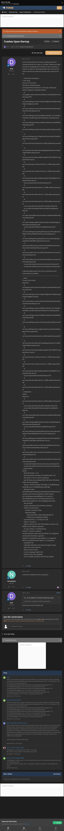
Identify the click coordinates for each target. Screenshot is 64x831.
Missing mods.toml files (14, 700)
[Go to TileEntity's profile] (4, 748)
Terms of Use (25, 824)
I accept (58, 822)
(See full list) (56, 774)
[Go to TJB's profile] (4, 758)
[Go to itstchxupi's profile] (4, 677)
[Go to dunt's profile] (5, 47)
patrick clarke (11, 743)
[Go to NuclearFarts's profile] (11, 575)
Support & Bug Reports (26, 47)
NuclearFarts (11, 581)
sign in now (40, 619)
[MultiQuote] (23, 566)
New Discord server (10, 640)
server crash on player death (15, 747)
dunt (8, 47)
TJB (9, 768)
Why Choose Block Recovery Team (17, 723)
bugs (8, 677)
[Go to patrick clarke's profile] (4, 723)
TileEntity (10, 754)
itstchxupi (10, 696)
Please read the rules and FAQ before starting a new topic (21, 31)
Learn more (3, 3)
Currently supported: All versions (14, 36)
